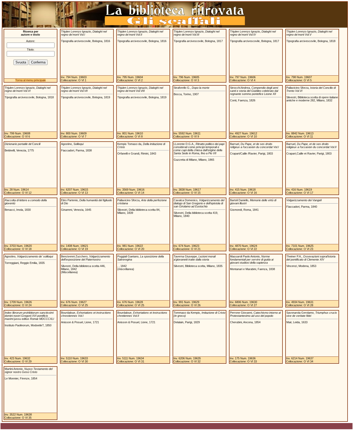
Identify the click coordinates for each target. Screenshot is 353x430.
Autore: (30, 41)
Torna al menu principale (30, 80)
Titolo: (30, 49)
